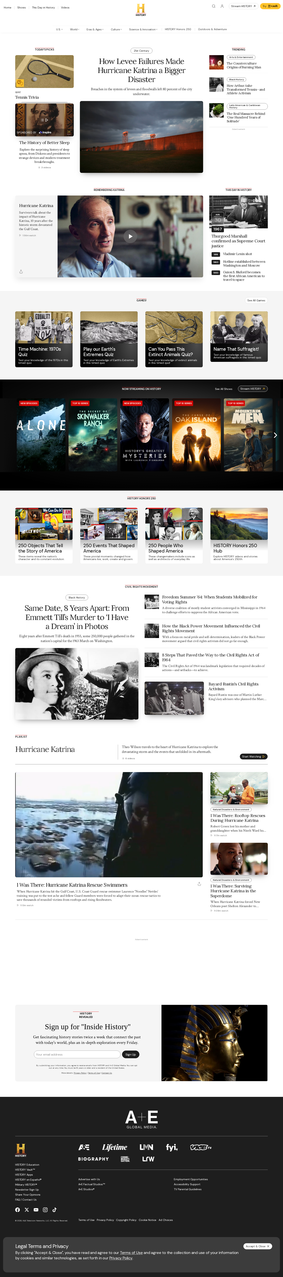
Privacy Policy (120, 1257)
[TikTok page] (54, 1209)
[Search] (214, 6)
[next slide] (275, 435)
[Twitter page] (26, 1209)
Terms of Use (131, 1252)
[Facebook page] (17, 1209)
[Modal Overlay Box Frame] (141, 1043)
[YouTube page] (36, 1209)
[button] (19, 872)
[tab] (59, 29)
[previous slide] (7, 435)
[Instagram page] (45, 1209)
